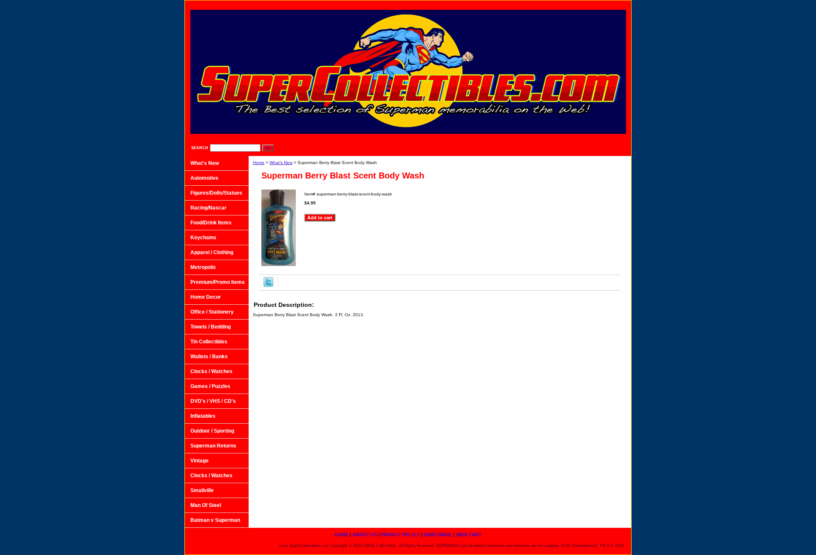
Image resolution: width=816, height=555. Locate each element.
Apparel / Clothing (211, 252)
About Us (477, 4)
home (442, 4)
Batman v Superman (215, 520)
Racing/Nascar (208, 208)
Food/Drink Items (211, 223)
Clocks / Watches (211, 371)
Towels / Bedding (210, 327)
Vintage (199, 461)
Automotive (204, 178)
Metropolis (203, 267)
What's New (280, 162)
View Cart (609, 4)
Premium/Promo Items (217, 282)
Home (258, 162)
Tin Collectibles (208, 342)
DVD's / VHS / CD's (213, 401)
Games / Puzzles (210, 386)
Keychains (203, 238)
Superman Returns (213, 446)
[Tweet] (268, 285)
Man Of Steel (205, 505)
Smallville (202, 490)
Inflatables (202, 416)
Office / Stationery (212, 312)
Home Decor (205, 297)
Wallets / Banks (209, 357)
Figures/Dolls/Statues (216, 193)
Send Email (568, 4)
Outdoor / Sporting (212, 431)
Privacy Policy (521, 4)
